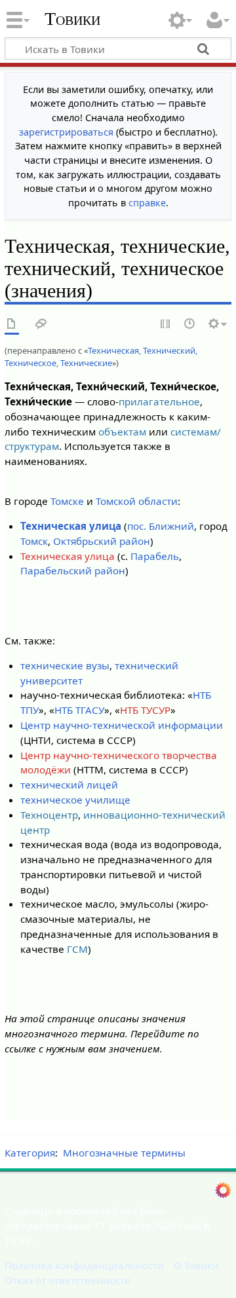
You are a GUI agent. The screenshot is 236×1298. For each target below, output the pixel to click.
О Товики (196, 1265)
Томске (67, 501)
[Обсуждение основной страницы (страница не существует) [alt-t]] (41, 324)
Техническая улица (70, 525)
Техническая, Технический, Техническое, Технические (101, 356)
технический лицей (69, 784)
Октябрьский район (101, 540)
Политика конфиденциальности (84, 1265)
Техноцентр (49, 814)
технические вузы (64, 665)
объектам (122, 431)
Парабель (154, 556)
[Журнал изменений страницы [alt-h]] (190, 324)
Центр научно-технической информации (121, 725)
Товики (72, 19)
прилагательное (159, 401)
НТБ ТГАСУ (79, 709)
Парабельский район (72, 570)
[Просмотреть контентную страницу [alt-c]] (12, 324)
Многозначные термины (124, 1152)
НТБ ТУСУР (145, 709)
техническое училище (75, 799)
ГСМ (77, 948)
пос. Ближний (160, 525)
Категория (30, 1152)
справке (147, 202)
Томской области (137, 501)
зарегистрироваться (66, 132)
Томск (34, 540)
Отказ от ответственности (68, 1280)
